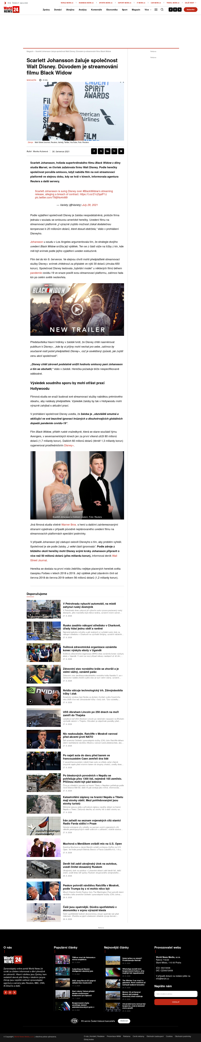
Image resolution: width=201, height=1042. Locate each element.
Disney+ (69, 445)
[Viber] (114, 151)
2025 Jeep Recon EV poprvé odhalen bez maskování (84, 981)
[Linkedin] (108, 151)
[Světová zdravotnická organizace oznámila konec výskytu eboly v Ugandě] (44, 652)
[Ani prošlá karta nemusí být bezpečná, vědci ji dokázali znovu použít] (113, 1007)
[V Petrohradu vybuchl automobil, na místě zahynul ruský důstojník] (44, 609)
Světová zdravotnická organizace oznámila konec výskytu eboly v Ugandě (90, 648)
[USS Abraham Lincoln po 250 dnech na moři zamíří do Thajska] (44, 717)
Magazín (30, 51)
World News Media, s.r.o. (24, 1036)
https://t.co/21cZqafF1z (93, 194)
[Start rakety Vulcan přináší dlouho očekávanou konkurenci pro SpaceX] (62, 994)
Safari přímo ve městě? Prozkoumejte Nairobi (132, 959)
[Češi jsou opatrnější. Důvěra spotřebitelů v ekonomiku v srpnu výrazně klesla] (44, 912)
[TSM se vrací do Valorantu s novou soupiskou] (62, 959)
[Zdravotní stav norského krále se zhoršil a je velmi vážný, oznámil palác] (44, 674)
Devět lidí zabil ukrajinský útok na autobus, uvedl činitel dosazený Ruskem (90, 865)
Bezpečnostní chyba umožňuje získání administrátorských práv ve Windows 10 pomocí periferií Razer (84, 1007)
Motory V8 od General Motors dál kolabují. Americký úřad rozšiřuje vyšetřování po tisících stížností (132, 996)
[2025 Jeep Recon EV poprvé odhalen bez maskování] (62, 983)
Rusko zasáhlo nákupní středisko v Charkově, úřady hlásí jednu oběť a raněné (92, 626)
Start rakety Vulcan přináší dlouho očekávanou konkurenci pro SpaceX (83, 993)
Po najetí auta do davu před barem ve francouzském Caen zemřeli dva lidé (86, 756)
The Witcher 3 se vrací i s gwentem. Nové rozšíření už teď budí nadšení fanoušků (134, 982)
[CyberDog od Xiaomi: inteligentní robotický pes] (62, 971)
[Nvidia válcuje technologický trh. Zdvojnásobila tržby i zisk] (44, 695)
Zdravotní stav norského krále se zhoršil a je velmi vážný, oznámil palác (91, 670)
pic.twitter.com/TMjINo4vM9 (51, 197)
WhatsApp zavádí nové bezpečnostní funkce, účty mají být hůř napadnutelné (133, 970)
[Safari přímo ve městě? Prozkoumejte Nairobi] (113, 960)
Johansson (37, 242)
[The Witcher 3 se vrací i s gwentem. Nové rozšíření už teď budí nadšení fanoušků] (113, 983)
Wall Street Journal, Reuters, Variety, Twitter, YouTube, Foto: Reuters (62, 142)
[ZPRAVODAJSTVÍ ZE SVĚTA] (8, 9)
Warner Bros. (69, 524)
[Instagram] (175, 9)
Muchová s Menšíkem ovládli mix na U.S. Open (92, 844)
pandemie (36, 273)
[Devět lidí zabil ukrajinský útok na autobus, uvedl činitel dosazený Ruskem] (44, 869)
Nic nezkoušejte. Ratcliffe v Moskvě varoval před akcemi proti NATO (90, 735)
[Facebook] (171, 9)
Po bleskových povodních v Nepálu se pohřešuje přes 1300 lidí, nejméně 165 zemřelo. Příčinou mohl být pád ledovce (92, 778)
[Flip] (121, 151)
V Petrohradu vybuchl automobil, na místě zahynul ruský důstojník (89, 605)
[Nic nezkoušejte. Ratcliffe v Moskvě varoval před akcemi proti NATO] (44, 739)
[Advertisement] (153, 103)
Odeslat (176, 1002)
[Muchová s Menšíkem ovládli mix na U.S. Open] (44, 847)
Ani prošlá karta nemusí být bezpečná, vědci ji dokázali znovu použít (134, 1005)
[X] (179, 9)
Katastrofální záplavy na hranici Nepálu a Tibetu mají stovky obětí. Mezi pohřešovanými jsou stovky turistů (93, 800)
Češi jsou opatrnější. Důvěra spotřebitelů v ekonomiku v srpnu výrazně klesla (90, 908)
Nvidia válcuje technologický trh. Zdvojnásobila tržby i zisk (93, 691)
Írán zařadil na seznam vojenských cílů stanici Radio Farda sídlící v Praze (92, 822)
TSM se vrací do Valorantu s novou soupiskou (83, 958)
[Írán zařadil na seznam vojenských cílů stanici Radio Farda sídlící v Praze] (44, 826)
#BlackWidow (91, 191)
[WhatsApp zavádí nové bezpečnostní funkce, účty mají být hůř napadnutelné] (113, 972)
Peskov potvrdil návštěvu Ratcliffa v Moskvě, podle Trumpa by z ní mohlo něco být (91, 886)
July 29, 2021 (90, 205)
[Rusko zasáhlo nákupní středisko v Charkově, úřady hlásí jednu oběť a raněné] (44, 631)
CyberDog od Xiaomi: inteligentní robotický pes (82, 970)
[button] (162, 9)
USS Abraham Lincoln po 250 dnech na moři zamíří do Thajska (91, 713)
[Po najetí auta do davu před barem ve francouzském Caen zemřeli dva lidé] (44, 761)
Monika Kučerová (40, 151)
